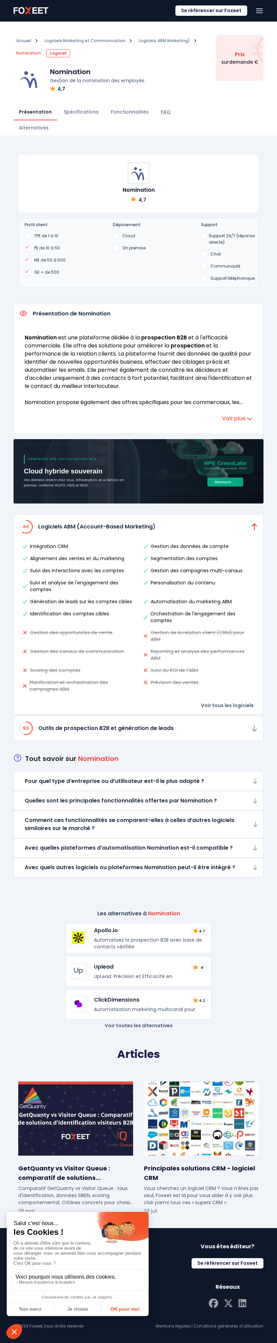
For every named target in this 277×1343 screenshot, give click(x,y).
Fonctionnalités (130, 112)
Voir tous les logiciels (227, 705)
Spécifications (81, 112)
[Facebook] (213, 1303)
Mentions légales (173, 1326)
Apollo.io (106, 930)
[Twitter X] (228, 1303)
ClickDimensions (117, 1000)
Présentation (35, 112)
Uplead (104, 967)
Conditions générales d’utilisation (228, 1326)
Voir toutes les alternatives (139, 1025)
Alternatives (34, 127)
